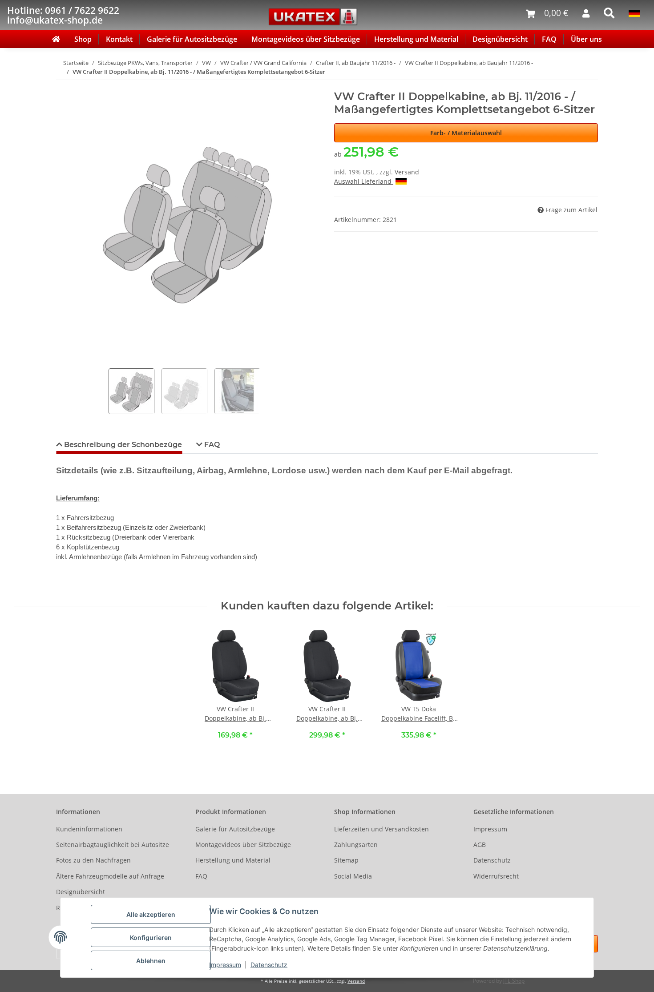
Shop (83, 39)
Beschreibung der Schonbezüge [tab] (122, 444)
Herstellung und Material (416, 39)
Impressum (225, 964)
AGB (479, 844)
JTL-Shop (514, 980)
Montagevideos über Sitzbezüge (305, 39)
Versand (407, 172)
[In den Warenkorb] (63, 85)
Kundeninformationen (89, 829)
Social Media (353, 876)
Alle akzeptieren (150, 914)
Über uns (586, 39)
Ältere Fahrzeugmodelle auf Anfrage (110, 876)
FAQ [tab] (211, 444)
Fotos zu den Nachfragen (93, 860)
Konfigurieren (151, 937)
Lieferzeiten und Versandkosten (381, 829)
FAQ (549, 39)
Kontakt (119, 39)
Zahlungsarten (356, 844)
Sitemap (346, 860)
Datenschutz (268, 964)
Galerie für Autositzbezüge (192, 39)
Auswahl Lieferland (363, 181)
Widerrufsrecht (496, 876)
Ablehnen (151, 960)
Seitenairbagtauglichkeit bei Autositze (112, 844)
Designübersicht (500, 39)
